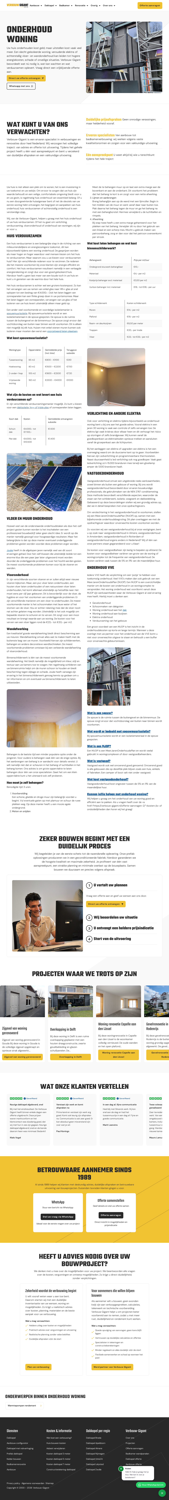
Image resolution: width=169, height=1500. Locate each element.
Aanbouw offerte (134, 1464)
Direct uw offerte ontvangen (24, 78)
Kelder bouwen (14, 1459)
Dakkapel (49, 5)
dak (125, 610)
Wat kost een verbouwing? (59, 1437)
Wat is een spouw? (100, 713)
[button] (124, 713)
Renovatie (80, 5)
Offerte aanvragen (150, 5)
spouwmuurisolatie (17, 313)
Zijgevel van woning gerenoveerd (22, 1056)
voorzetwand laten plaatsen (62, 331)
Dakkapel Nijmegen (95, 1453)
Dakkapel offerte (134, 1459)
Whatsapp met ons (19, 86)
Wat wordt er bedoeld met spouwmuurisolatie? (118, 731)
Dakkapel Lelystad (95, 1464)
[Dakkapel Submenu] (56, 5)
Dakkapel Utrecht (94, 1459)
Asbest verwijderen (55, 1448)
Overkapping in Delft (70, 1056)
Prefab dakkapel (14, 1453)
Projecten (130, 1443)
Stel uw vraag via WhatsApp (58, 1216)
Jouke (10, 550)
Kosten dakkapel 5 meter (58, 1459)
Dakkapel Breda (93, 1437)
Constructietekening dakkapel (60, 1469)
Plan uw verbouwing (38, 1367)
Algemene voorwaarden (33, 1483)
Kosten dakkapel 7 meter (58, 1464)
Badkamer (64, 5)
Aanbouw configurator (17, 1443)
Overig (94, 5)
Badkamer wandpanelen (137, 1453)
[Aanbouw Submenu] (41, 5)
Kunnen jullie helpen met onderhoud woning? (117, 794)
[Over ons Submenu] (114, 5)
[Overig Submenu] (99, 5)
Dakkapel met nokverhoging (20, 1448)
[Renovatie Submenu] (87, 5)
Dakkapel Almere (94, 1448)
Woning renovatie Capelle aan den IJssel (118, 1054)
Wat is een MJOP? (99, 746)
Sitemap (50, 1483)
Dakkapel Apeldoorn (95, 1443)
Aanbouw (34, 5)
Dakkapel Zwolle (93, 1469)
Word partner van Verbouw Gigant (112, 1367)
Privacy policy (13, 1483)
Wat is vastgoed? (98, 761)
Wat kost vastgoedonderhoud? (107, 779)
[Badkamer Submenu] (71, 5)
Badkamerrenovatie (16, 1464)
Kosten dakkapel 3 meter (58, 1453)
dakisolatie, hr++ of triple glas (33, 407)
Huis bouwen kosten (56, 1443)
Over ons (107, 5)
